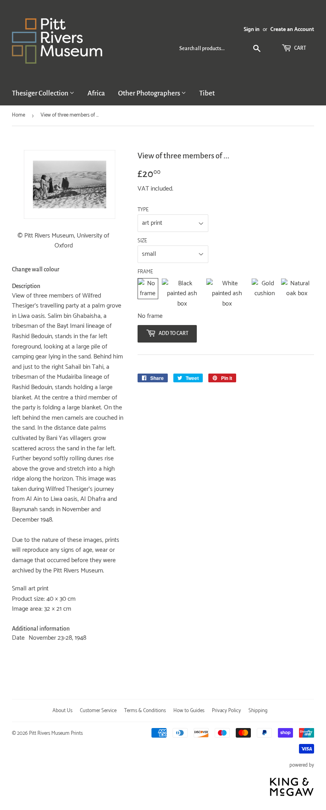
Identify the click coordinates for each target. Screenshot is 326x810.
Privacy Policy (226, 711)
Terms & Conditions (145, 711)
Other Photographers (149, 93)
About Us (62, 711)
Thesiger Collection (41, 93)
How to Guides (188, 711)
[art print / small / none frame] (148, 294)
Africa (96, 93)
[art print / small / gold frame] (264, 294)
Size (142, 241)
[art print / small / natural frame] (296, 294)
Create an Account (292, 29)
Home (18, 115)
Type (143, 210)
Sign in (252, 29)
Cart (299, 48)
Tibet (207, 93)
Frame (145, 272)
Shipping (258, 711)
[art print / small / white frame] (227, 294)
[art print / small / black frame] (182, 294)
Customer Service (98, 711)
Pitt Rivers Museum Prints (56, 733)
